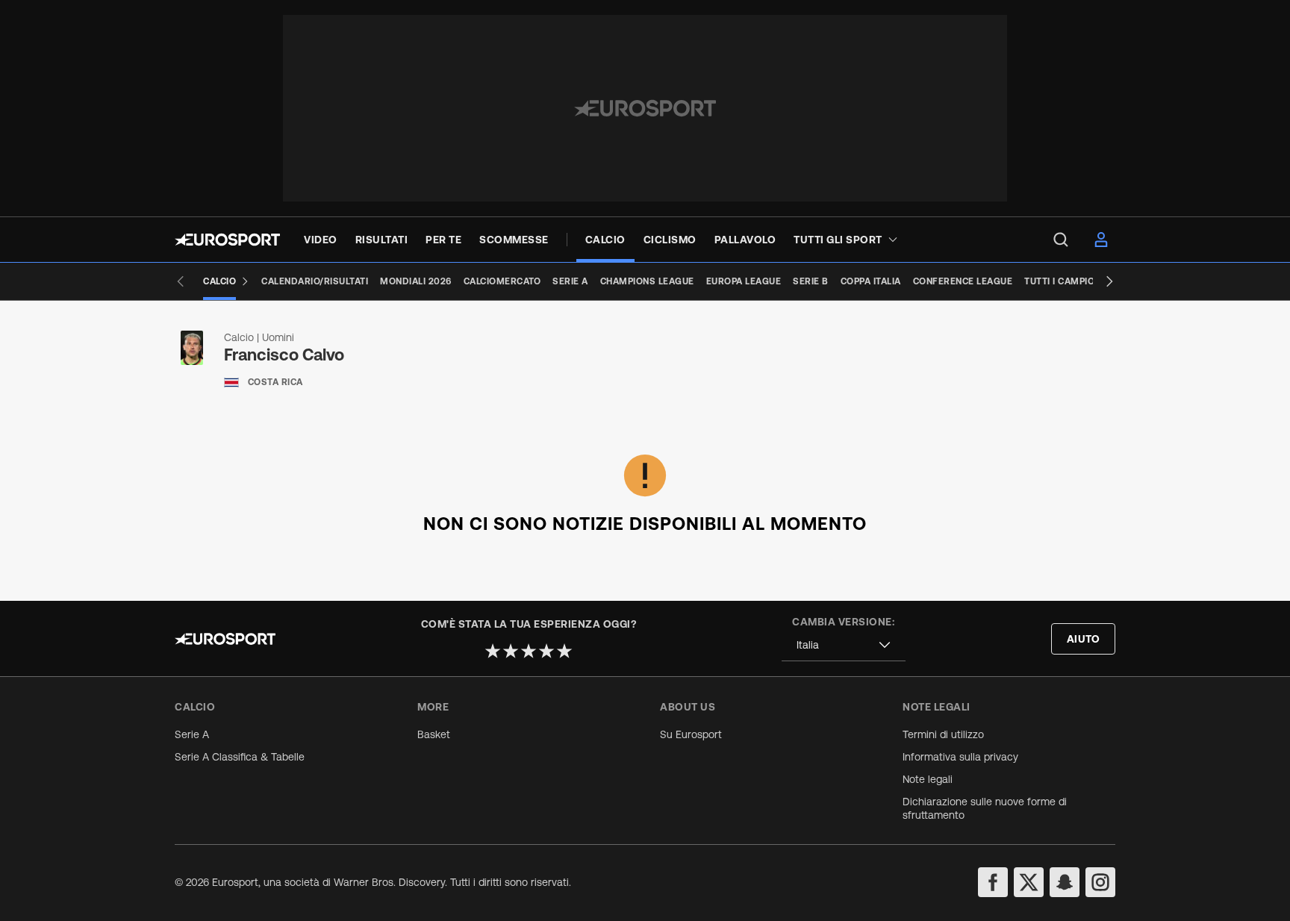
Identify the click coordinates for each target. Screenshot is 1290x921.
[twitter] (1029, 882)
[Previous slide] (181, 281)
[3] (529, 651)
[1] (493, 651)
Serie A (192, 734)
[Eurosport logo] (227, 239)
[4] (546, 651)
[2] (511, 651)
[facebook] (993, 882)
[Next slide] (1109, 281)
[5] (564, 651)
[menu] (1061, 239)
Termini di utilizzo (943, 734)
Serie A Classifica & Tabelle (240, 757)
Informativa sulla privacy (960, 757)
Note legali (928, 779)
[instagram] (1100, 882)
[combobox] (844, 645)
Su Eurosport (691, 734)
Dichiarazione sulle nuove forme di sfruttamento (985, 808)
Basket (433, 734)
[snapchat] (1064, 882)
